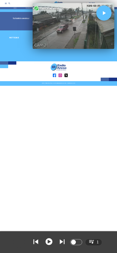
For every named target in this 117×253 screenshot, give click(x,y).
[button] (104, 13)
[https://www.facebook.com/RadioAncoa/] (54, 80)
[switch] (76, 242)
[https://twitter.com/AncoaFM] (66, 80)
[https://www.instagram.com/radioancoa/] (60, 80)
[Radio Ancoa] (9, 5)
